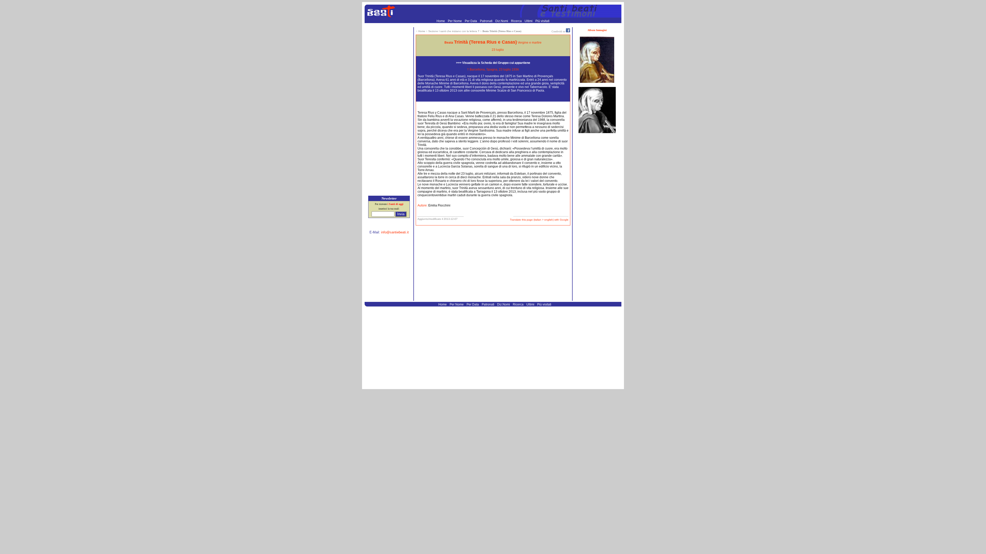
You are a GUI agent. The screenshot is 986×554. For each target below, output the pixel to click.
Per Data (471, 21)
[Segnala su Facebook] (568, 31)
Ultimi (529, 21)
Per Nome (455, 21)
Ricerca (517, 21)
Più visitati (542, 21)
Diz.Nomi (502, 21)
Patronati (486, 21)
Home (441, 21)
